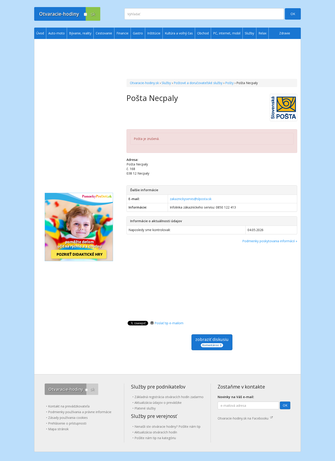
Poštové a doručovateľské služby (198, 83)
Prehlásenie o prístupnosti (67, 423)
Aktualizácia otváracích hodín (155, 432)
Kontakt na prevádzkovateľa (69, 406)
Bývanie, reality (80, 33)
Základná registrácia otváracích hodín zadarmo (169, 397)
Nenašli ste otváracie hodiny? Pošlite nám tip (167, 426)
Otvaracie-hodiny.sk (144, 83)
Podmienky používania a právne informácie (79, 412)
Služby (166, 83)
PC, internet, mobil (226, 33)
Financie (122, 33)
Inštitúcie (153, 33)
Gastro (138, 33)
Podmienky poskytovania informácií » (269, 241)
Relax (262, 33)
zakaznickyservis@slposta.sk (190, 199)
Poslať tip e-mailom (169, 323)
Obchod (203, 33)
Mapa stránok (58, 429)
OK (293, 14)
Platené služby (145, 408)
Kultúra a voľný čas (179, 33)
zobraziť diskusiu (212, 342)
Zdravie (284, 33)
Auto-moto (56, 33)
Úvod (40, 33)
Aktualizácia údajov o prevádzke (158, 402)
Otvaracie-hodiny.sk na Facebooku (244, 418)
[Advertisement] (211, 59)
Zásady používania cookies (68, 417)
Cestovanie (104, 33)
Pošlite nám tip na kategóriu (155, 438)
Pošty (229, 83)
